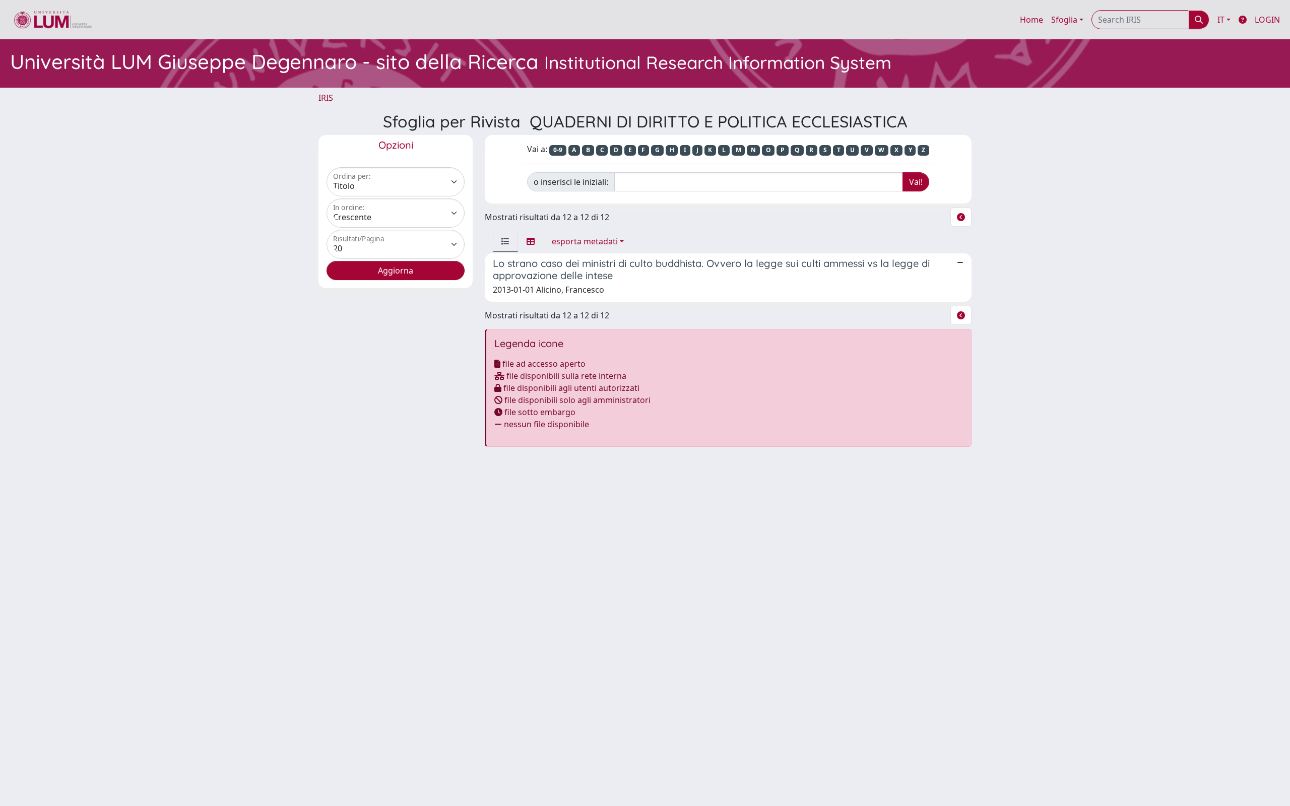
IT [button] (1220, 19)
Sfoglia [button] (1064, 19)
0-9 (557, 150)
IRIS (325, 97)
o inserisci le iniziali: (571, 181)
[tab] (505, 241)
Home (1031, 19)
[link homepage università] (53, 20)
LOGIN (1267, 19)
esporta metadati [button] (585, 241)
